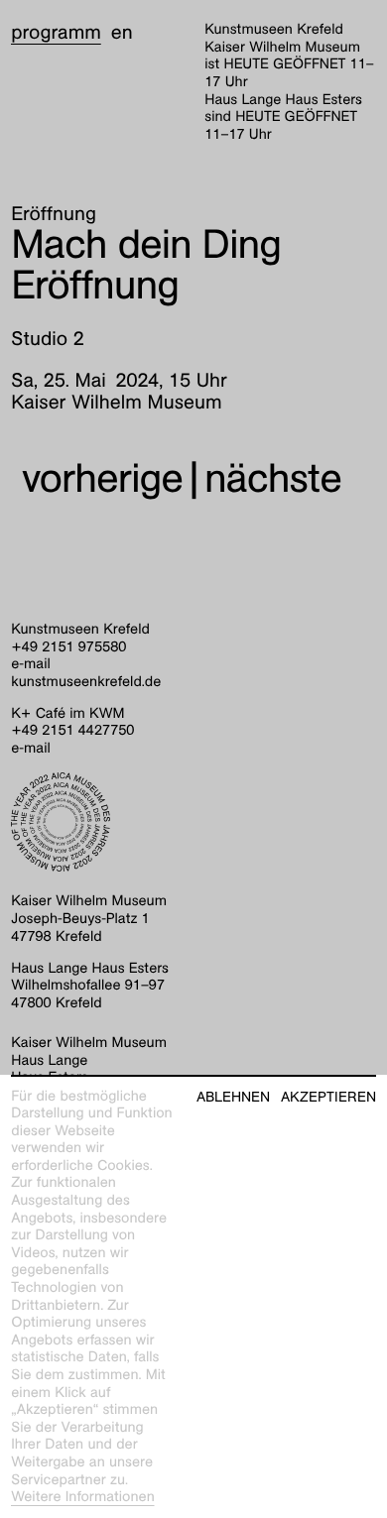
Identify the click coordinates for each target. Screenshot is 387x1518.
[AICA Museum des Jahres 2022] (193, 822)
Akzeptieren (328, 1097)
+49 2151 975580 (68, 647)
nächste (272, 478)
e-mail (31, 664)
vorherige (102, 478)
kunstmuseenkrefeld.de (86, 682)
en (122, 33)
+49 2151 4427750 (72, 731)
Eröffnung (53, 214)
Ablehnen (233, 1097)
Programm (56, 33)
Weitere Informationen (83, 1497)
